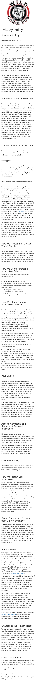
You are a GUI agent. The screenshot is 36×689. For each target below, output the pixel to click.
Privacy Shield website (17, 573)
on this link (22, 211)
